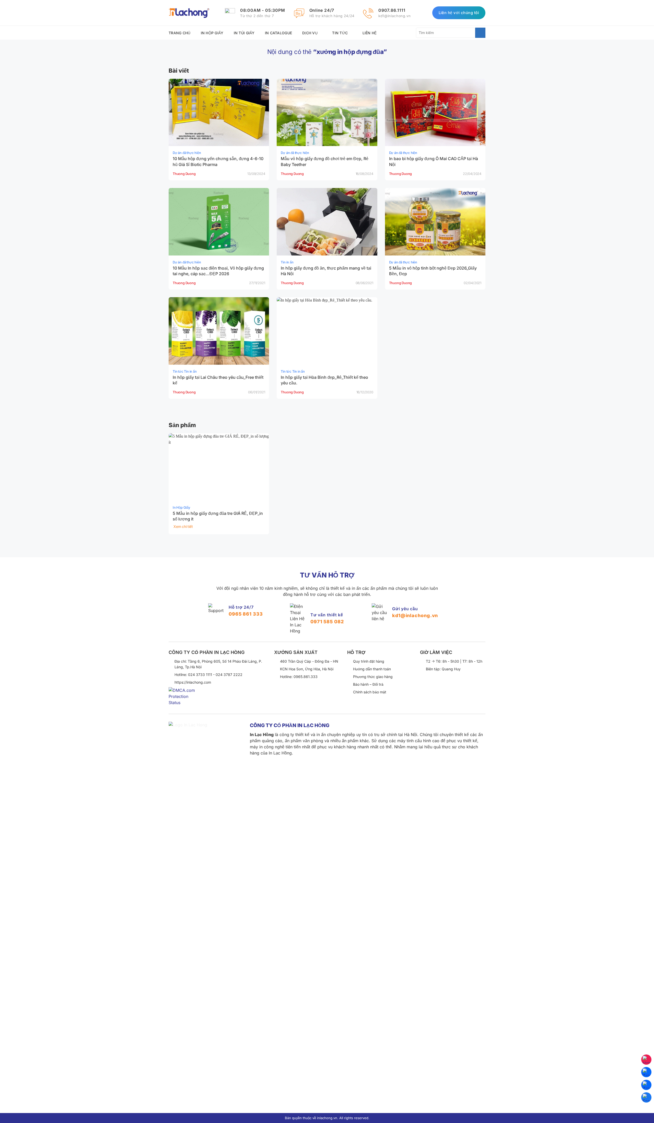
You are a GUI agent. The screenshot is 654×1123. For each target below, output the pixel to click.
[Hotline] (646, 1059)
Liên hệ (370, 33)
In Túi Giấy (244, 33)
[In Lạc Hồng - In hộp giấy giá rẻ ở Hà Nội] (189, 12)
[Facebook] (646, 1097)
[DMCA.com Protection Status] (184, 700)
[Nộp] (480, 33)
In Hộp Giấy (212, 33)
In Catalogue (278, 33)
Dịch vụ (310, 33)
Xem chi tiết (183, 526)
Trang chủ (180, 33)
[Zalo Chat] (646, 1072)
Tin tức (340, 33)
